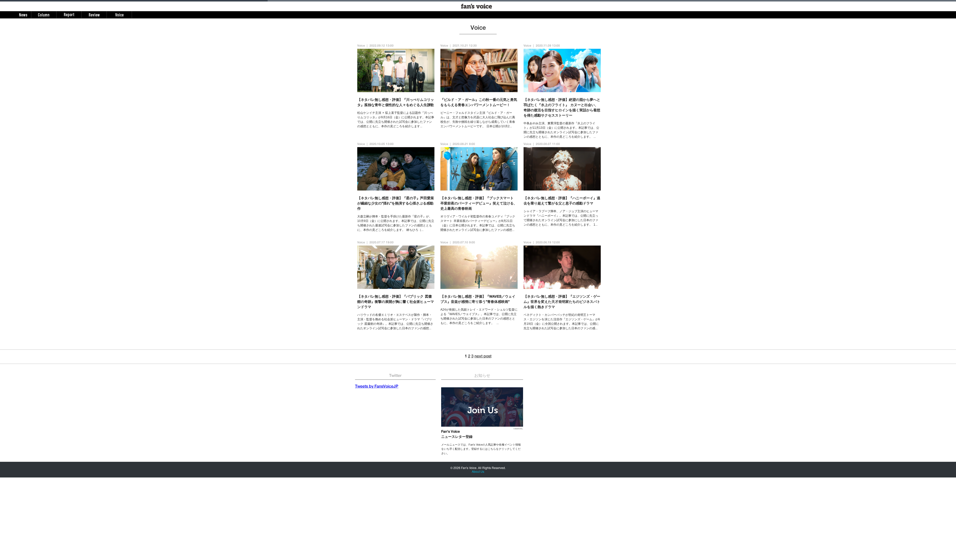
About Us (478, 471)
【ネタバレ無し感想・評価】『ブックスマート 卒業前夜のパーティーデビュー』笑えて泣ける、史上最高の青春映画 (478, 204)
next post (483, 357)
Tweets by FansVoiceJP (376, 387)
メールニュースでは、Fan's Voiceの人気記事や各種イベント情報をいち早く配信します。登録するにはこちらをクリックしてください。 (481, 449)
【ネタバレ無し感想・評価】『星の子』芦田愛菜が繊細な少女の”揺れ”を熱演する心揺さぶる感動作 (395, 204)
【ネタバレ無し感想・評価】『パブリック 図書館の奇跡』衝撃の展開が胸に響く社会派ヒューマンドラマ (395, 302)
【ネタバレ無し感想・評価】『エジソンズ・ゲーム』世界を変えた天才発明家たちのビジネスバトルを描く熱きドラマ (562, 302)
